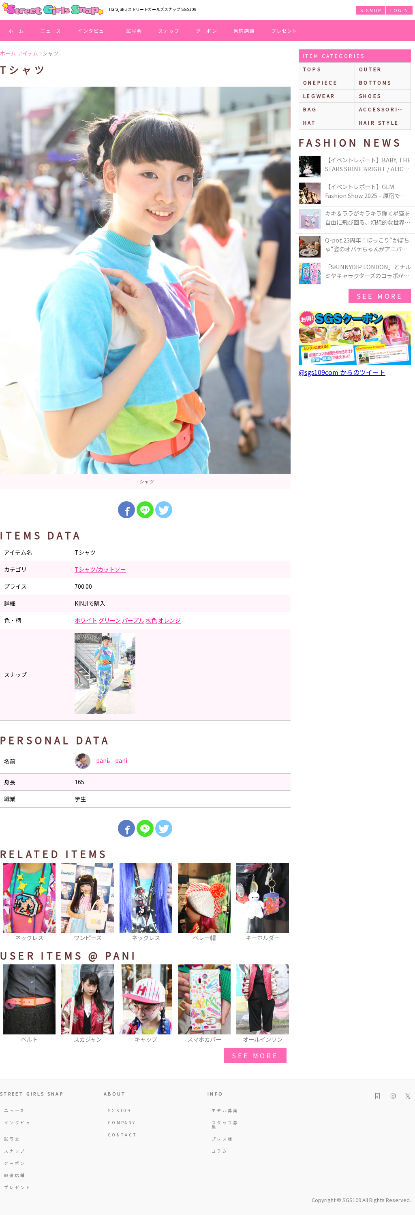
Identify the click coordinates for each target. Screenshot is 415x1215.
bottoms (375, 82)
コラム (220, 1151)
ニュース (51, 30)
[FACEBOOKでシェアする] (126, 509)
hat (309, 122)
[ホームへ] (52, 9)
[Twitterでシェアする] (163, 509)
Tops (312, 69)
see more (255, 1055)
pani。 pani (111, 760)
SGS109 (119, 1110)
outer (370, 69)
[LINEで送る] (145, 509)
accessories (383, 109)
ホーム (16, 30)
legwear (319, 95)
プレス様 (222, 1139)
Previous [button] (10, 903)
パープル (133, 620)
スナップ (169, 30)
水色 (151, 620)
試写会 (134, 30)
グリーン (109, 620)
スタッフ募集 (225, 1124)
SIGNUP (370, 10)
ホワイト (86, 620)
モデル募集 (225, 1110)
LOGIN (399, 10)
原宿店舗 (244, 30)
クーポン (206, 30)
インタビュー (93, 30)
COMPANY (122, 1122)
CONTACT (122, 1135)
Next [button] (280, 903)
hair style (379, 122)
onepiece (320, 82)
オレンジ (169, 620)
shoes (370, 95)
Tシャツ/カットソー (100, 569)
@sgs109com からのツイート (342, 372)
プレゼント (284, 30)
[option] (145, 288)
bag (310, 109)
